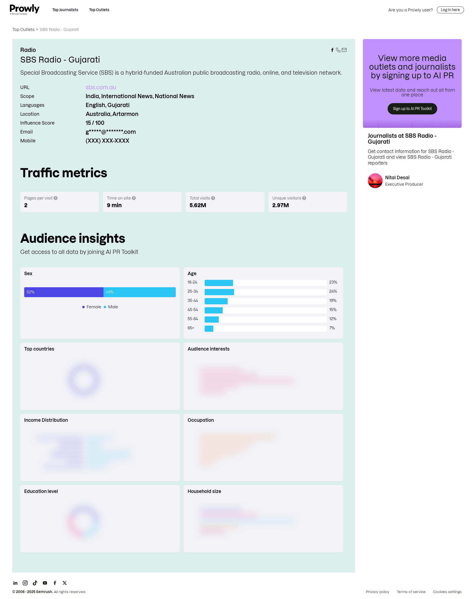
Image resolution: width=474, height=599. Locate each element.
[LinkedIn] (15, 583)
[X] (65, 583)
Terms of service (411, 592)
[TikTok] (35, 583)
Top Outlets (99, 10)
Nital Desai (397, 177)
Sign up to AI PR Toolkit (412, 109)
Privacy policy (377, 592)
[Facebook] (55, 583)
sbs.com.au (101, 87)
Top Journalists (65, 10)
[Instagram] (25, 583)
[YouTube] (45, 583)
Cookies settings (447, 592)
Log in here (450, 10)
